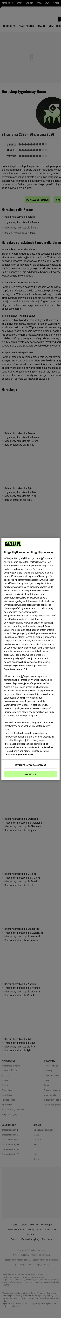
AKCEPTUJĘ (30, 774)
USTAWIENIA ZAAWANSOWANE (30, 765)
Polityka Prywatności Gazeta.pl (20, 665)
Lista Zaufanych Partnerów (19, 754)
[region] (30, 659)
